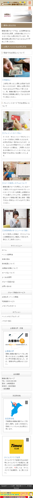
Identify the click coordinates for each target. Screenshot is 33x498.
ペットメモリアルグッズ (10, 316)
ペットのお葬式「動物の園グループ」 (17, 485)
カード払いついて (8, 273)
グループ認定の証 (8, 282)
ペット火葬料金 (7, 254)
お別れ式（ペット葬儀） (10, 297)
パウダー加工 (6, 321)
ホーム (4, 250)
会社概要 (7, 389)
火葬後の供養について (10, 268)
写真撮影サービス (8, 301)
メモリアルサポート (9, 306)
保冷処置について (8, 264)
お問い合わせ (6, 286)
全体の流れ (6, 259)
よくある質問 (6, 277)
